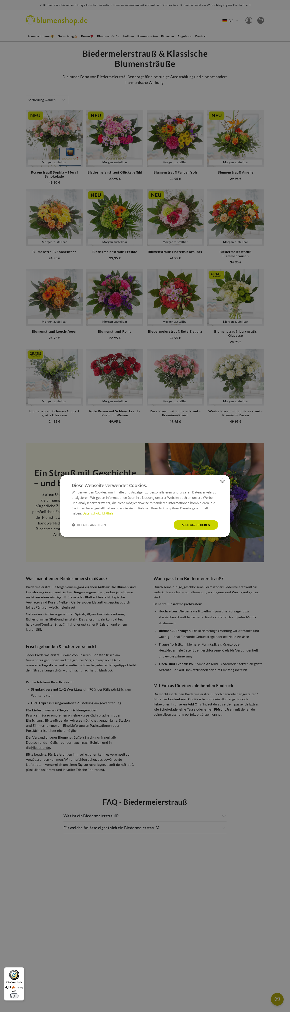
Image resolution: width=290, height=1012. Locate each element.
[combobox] (222, 481)
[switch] (14, 995)
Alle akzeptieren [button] (196, 525)
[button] (89, 525)
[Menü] (21, 969)
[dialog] (145, 506)
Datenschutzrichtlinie (98, 513)
